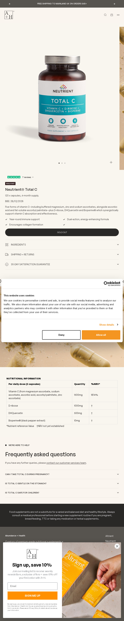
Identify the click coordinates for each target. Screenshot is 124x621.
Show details (106, 324)
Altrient (109, 536)
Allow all (101, 334)
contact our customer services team (66, 462)
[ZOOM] (111, 162)
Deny (61, 334)
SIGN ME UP (32, 595)
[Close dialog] (117, 546)
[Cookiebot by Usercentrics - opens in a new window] (106, 283)
